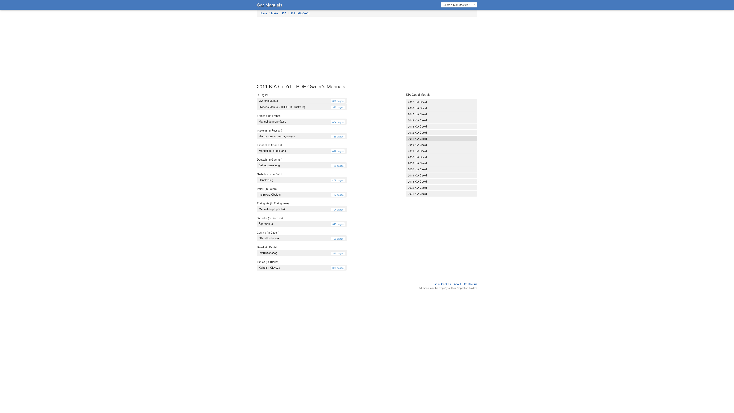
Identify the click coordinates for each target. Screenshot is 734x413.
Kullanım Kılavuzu (301, 267)
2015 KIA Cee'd (417, 114)
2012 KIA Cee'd (417, 132)
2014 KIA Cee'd (417, 120)
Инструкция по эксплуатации (301, 136)
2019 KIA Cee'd (417, 175)
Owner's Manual (301, 100)
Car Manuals (270, 5)
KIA (284, 13)
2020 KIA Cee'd (417, 169)
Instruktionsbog (301, 253)
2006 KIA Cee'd (417, 163)
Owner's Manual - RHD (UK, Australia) (301, 107)
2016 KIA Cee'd (417, 108)
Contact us (470, 284)
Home (263, 13)
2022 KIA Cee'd (417, 187)
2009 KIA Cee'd (417, 151)
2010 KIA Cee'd (417, 145)
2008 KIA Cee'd (417, 157)
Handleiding (301, 180)
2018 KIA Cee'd (417, 181)
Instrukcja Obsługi (301, 194)
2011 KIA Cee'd (300, 13)
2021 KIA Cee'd (417, 194)
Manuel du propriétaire (301, 121)
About (457, 284)
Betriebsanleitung (301, 165)
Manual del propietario (301, 151)
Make (274, 13)
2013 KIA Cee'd (417, 126)
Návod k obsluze (301, 238)
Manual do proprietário (301, 209)
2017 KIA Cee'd (417, 102)
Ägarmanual (301, 224)
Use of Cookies (442, 284)
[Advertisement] (367, 52)
